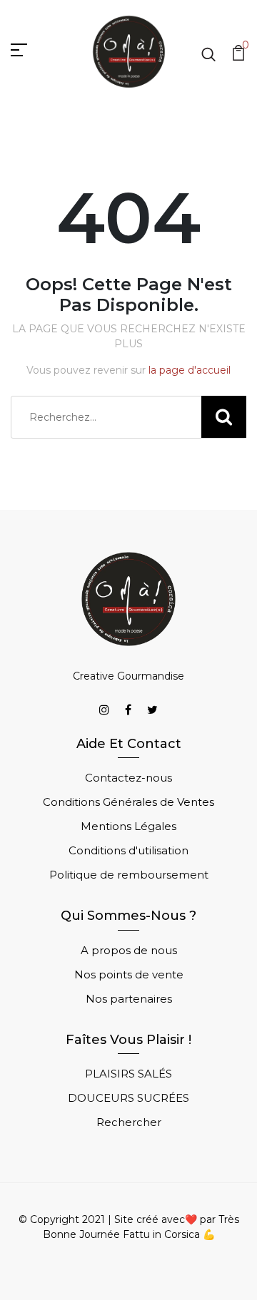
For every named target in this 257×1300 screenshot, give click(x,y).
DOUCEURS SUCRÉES (128, 1098)
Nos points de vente (128, 974)
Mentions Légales (128, 826)
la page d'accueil (189, 370)
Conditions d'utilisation (128, 850)
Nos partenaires (129, 998)
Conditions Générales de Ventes (128, 802)
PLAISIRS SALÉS (128, 1073)
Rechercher (128, 1122)
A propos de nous (129, 950)
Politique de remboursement (128, 874)
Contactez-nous (128, 777)
